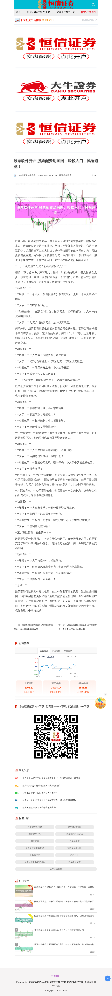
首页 (18, 12)
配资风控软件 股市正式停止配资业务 (39, 807)
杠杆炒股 (74, 855)
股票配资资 (74, 841)
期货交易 (35, 841)
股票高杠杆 (35, 855)
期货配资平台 (35, 834)
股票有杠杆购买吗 (74, 834)
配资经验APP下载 (91, 12)
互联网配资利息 (74, 848)
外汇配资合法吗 (35, 827)
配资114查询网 (74, 827)
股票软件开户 (65, 175)
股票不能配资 (74, 862)
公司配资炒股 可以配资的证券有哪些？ (40, 792)
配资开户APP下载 (65, 12)
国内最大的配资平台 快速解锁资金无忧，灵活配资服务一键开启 (51, 778)
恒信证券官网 (88, 20)
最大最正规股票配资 (35, 848)
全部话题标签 (56, 869)
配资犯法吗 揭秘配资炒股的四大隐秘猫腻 (41, 785)
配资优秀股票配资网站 (34, 862)
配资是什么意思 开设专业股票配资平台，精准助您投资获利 (49, 800)
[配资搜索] (93, 4)
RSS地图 (89, 982)
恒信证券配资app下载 (38, 12)
